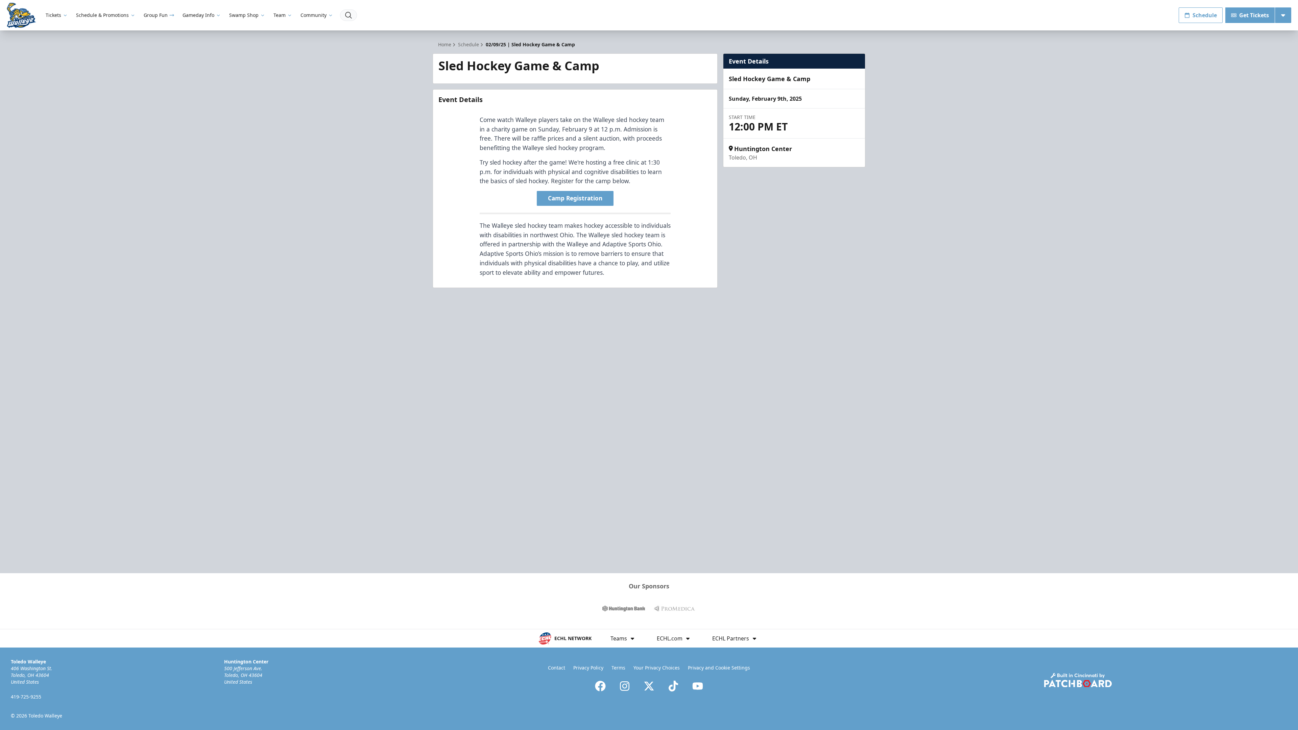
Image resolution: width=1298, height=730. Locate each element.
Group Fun (156, 15)
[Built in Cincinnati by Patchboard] (1078, 680)
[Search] (348, 15)
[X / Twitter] (649, 686)
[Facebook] (600, 686)
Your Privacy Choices (656, 667)
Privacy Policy (588, 667)
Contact (556, 667)
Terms (618, 667)
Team (279, 15)
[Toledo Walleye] (21, 15)
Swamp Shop (244, 15)
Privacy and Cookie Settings (719, 667)
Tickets (53, 15)
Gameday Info (198, 15)
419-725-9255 (26, 697)
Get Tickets (1254, 15)
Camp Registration (575, 198)
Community (314, 15)
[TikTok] (673, 686)
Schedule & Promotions (102, 15)
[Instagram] (624, 686)
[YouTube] (697, 686)
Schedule (1205, 15)
